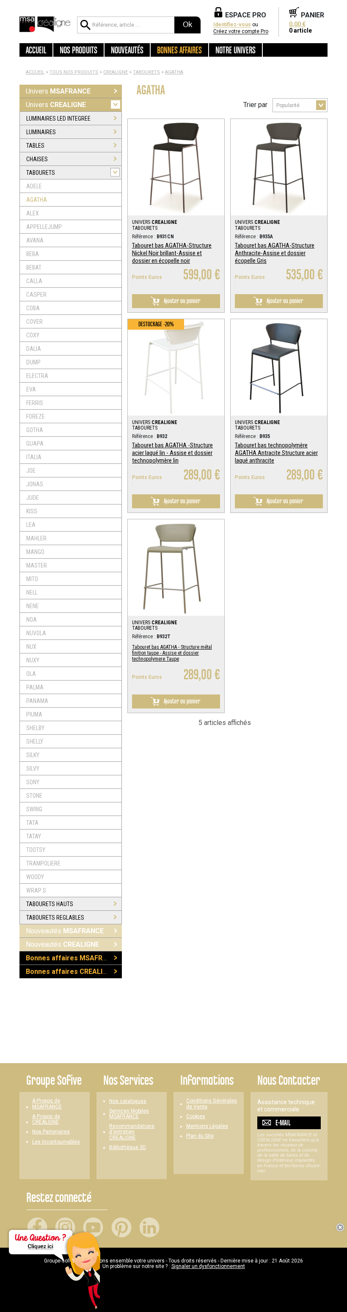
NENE (32, 606)
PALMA (35, 687)
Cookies (195, 1116)
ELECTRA (37, 375)
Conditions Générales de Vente (211, 1103)
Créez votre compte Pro (240, 31)
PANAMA (37, 700)
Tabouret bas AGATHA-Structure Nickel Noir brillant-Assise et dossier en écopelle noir (172, 253)
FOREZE (35, 416)
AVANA (35, 240)
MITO (32, 579)
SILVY (32, 768)
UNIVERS (154, 222)
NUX (31, 646)
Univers (58, 91)
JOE (31, 470)
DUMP (33, 362)
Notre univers (235, 49)
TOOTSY (35, 849)
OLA (31, 673)
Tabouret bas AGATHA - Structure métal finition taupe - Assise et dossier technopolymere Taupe (172, 653)
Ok (187, 24)
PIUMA (34, 714)
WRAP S (36, 890)
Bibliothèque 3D (127, 1147)
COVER (34, 321)
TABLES (35, 145)
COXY (32, 335)
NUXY (32, 660)
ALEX (32, 213)
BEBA (32, 254)
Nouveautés (65, 931)
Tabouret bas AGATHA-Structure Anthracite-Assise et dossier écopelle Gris (274, 253)
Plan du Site (200, 1136)
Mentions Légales (207, 1126)
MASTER (36, 565)
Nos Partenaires (51, 1132)
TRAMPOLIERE (43, 863)
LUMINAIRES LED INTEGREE (58, 118)
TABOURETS (146, 72)
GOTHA (34, 430)
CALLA (34, 281)
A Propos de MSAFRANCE (47, 1103)
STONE (34, 795)
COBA (33, 308)
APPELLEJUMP (44, 226)
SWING (34, 809)
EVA (31, 389)
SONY (32, 782)
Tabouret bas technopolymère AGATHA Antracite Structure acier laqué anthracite (276, 452)
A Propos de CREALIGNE (46, 1119)
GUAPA (35, 443)
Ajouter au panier (181, 301)
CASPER (36, 294)
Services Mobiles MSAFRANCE (129, 1113)
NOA (31, 619)
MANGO (35, 552)
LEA (31, 524)
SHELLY (34, 741)
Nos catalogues (127, 1101)
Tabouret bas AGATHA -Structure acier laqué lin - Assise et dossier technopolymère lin (172, 452)
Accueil (36, 49)
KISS (31, 511)
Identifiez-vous (232, 25)
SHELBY (35, 728)
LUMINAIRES (41, 132)
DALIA (33, 348)
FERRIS (34, 403)
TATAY (33, 836)
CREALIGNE (115, 72)
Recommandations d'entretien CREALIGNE (131, 1132)
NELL (32, 592)
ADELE (34, 186)
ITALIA (33, 457)
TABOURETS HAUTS (49, 904)
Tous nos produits (74, 72)
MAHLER (36, 538)
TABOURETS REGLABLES (55, 917)
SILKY (32, 755)
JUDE (32, 497)
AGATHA (174, 72)
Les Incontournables (56, 1142)
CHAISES (37, 159)
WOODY (35, 877)
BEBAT (33, 267)
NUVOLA (36, 633)
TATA (32, 822)
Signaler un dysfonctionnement (208, 1266)
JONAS (34, 484)
